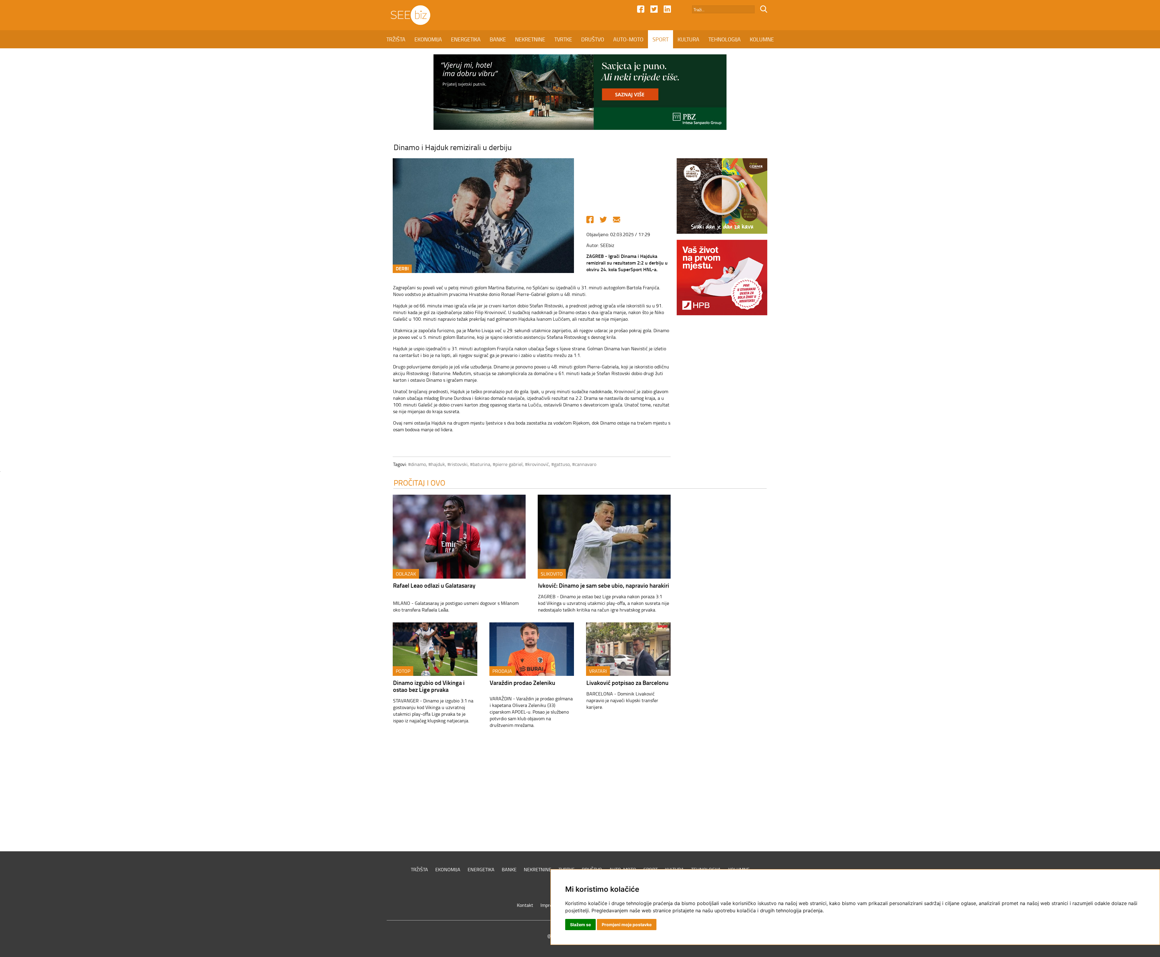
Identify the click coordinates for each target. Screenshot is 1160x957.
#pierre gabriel (508, 464)
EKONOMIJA (428, 39)
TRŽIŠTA (395, 39)
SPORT (660, 39)
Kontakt (525, 905)
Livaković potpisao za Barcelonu (627, 682)
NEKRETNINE (530, 39)
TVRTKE (563, 39)
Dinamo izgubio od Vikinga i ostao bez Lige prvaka (429, 686)
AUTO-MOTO (628, 39)
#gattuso (560, 464)
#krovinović (537, 464)
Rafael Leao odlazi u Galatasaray (434, 585)
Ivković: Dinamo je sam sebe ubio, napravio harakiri (603, 585)
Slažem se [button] (580, 924)
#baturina (480, 464)
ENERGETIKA (466, 39)
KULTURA (688, 39)
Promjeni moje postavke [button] (627, 924)
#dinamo (417, 464)
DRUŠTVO (592, 39)
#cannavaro (584, 464)
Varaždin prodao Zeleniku (522, 682)
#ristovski (457, 464)
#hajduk (436, 464)
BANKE (498, 39)
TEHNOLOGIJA (724, 39)
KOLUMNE (762, 39)
